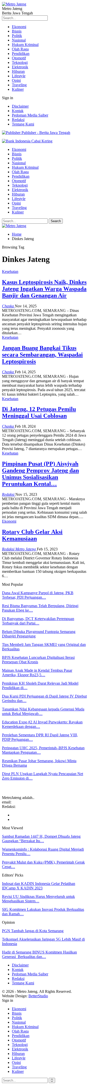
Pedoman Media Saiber (30, 115)
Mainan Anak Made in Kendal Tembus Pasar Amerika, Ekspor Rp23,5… (37, 672)
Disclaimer (20, 106)
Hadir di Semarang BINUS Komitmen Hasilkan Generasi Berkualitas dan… (39, 954)
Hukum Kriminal (25, 44)
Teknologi (20, 62)
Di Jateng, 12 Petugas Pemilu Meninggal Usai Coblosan (39, 412)
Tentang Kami (23, 124)
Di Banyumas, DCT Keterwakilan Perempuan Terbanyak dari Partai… (38, 621)
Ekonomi (19, 27)
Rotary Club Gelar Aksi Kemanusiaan (32, 535)
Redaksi (18, 120)
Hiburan (18, 71)
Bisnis (17, 31)
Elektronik (20, 67)
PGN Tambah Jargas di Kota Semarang (33, 931)
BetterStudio (38, 996)
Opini (16, 80)
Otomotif (19, 58)
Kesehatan (10, 271)
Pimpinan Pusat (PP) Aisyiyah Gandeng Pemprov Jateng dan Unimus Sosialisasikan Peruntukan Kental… (40, 473)
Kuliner (18, 89)
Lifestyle (18, 76)
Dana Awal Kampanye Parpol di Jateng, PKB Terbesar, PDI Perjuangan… (37, 595)
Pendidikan (20, 53)
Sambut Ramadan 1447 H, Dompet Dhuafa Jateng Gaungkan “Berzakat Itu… (41, 838)
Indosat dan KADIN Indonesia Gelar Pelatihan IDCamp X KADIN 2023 (38, 885)
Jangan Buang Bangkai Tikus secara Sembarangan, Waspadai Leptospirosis (42, 355)
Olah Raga (20, 49)
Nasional (19, 40)
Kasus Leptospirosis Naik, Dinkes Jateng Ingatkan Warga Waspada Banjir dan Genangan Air (44, 289)
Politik (17, 36)
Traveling (19, 85)
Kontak (17, 111)
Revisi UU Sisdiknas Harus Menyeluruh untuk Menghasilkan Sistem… (38, 898)
